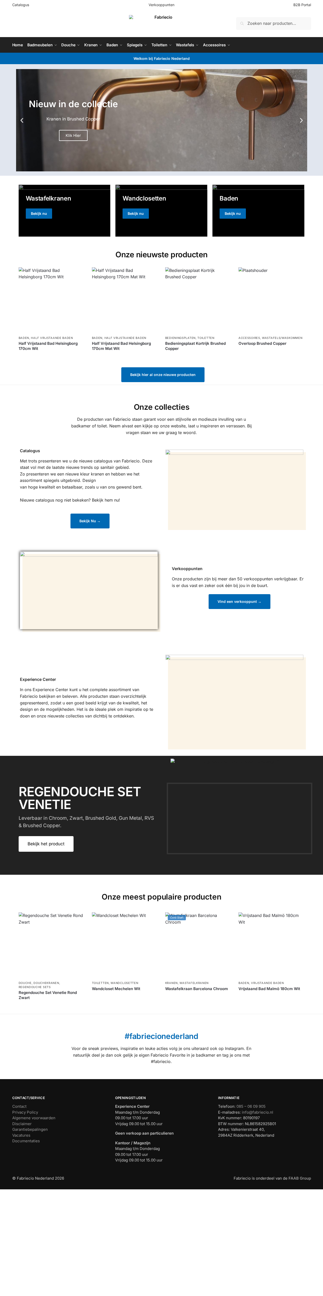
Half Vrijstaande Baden (52, 338)
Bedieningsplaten (180, 338)
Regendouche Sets (35, 987)
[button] (22, 120)
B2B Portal (302, 5)
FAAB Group (299, 1178)
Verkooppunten (161, 5)
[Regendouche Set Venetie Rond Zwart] (51, 945)
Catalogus (20, 5)
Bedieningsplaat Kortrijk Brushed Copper (195, 346)
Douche (25, 983)
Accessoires (249, 338)
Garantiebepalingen (30, 1129)
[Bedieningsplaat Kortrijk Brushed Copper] (198, 300)
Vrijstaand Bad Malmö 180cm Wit (269, 988)
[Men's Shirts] (65, 210)
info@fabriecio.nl (257, 1112)
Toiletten (205, 338)
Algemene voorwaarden (33, 1117)
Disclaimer (22, 1123)
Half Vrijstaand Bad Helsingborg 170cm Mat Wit (121, 346)
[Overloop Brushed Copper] (271, 300)
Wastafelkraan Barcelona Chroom (196, 988)
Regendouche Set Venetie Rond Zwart (48, 995)
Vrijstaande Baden (267, 983)
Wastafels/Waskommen (282, 338)
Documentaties (26, 1140)
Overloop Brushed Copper (262, 343)
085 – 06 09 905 (251, 1106)
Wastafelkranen (194, 983)
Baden (24, 338)
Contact (19, 1106)
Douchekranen (46, 983)
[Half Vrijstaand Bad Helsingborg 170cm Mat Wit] (125, 300)
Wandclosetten (124, 983)
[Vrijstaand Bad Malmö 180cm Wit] (271, 945)
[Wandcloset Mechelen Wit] (125, 945)
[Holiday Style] (161, 210)
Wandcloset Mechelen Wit (116, 988)
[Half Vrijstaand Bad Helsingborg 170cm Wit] (51, 300)
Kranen (171, 983)
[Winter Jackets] (258, 210)
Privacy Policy (25, 1112)
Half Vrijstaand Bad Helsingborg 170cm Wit (48, 346)
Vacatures (21, 1135)
